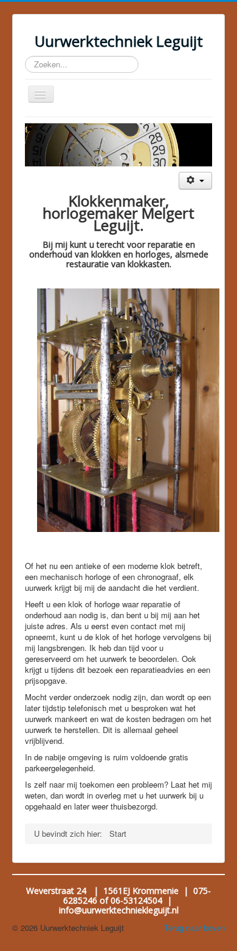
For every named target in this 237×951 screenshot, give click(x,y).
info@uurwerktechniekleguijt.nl (119, 910)
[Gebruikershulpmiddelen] (195, 180)
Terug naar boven (194, 927)
